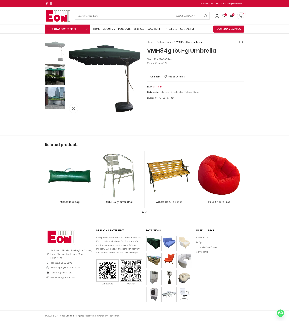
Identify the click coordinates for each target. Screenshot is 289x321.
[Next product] (242, 42)
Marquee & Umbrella (171, 91)
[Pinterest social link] (164, 98)
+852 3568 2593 (210, 3)
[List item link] (69, 263)
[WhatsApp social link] (168, 98)
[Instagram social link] (51, 3)
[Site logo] (58, 15)
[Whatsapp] (280, 313)
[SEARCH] (206, 16)
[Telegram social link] (172, 98)
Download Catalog (229, 29)
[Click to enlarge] (73, 108)
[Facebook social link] (47, 3)
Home (150, 42)
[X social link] (160, 98)
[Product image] (120, 176)
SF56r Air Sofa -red (219, 202)
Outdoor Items (165, 42)
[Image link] (61, 236)
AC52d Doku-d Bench (169, 202)
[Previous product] (235, 42)
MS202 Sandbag (70, 202)
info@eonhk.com (234, 3)
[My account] (217, 16)
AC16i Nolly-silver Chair (119, 202)
